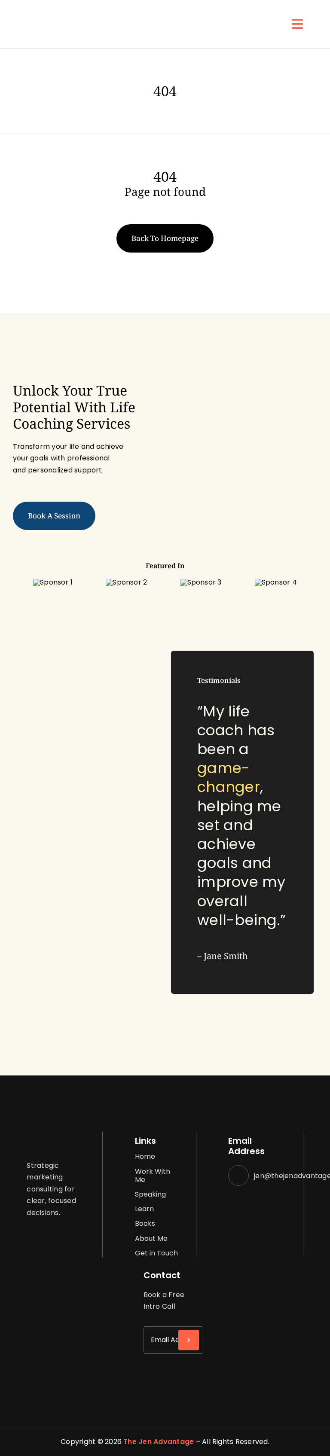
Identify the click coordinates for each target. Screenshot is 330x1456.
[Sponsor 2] (126, 582)
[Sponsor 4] (276, 582)
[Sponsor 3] (201, 582)
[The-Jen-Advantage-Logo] (51, 16)
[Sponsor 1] (53, 582)
